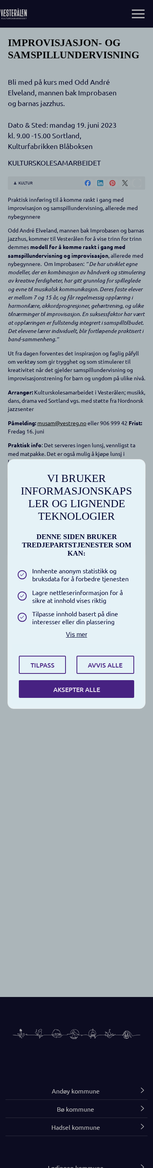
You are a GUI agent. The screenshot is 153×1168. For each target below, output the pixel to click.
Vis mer (76, 634)
